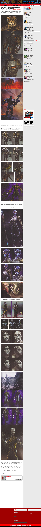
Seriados (15, 520)
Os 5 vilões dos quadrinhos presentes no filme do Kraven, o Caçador (30, 13)
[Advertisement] (29, 96)
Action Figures (15, 511)
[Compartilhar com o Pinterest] (4, 473)
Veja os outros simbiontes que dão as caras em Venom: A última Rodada (30, 48)
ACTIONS (17, 5)
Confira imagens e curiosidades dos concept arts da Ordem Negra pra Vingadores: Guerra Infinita (11, 8)
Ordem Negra (19, 9)
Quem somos (29, 511)
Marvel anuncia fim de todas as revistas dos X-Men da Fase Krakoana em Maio (30, 21)
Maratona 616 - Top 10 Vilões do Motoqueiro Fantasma (28, 42)
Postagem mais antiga (20, 505)
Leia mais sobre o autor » (18, 479)
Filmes (13, 9)
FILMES (9, 5)
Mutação (23, 5)
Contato (26, 5)
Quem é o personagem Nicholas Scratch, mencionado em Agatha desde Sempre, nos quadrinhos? (30, 70)
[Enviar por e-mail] (1, 473)
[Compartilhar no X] (2, 473)
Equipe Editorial (29, 512)
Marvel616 (2, 5)
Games (15, 516)
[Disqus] (12, 492)
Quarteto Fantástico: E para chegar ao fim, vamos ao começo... (30, 56)
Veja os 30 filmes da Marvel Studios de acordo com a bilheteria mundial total (30, 77)
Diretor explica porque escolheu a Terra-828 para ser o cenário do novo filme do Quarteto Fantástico (30, 28)
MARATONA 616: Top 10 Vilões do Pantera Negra (30, 35)
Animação (15, 512)
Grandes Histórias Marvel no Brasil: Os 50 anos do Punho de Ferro (30, 63)
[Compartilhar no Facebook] (3, 473)
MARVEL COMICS (17, 525)
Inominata (20, 5)
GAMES (14, 5)
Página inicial (12, 505)
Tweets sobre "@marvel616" (28, 127)
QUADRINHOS (5, 5)
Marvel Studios (16, 9)
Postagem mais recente (3, 505)
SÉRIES (11, 5)
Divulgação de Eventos (30, 513)
